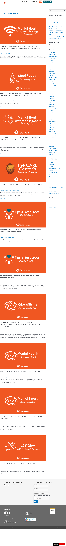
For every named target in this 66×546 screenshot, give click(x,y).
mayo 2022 (51, 104)
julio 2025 (51, 60)
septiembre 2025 (53, 56)
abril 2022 (51, 106)
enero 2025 (51, 71)
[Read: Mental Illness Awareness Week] (23, 401)
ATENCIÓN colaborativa (54, 168)
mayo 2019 (51, 139)
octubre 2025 (52, 54)
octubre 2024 (52, 75)
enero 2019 (51, 146)
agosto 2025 (52, 58)
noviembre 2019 (52, 133)
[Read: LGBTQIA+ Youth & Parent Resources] (23, 448)
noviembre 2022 (52, 100)
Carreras (51, 166)
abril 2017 (51, 154)
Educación (3, 190)
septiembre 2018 (53, 150)
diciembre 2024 (52, 73)
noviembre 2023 (52, 85)
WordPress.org (52, 207)
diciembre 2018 (52, 148)
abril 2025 (51, 67)
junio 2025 (51, 62)
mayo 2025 (51, 64)
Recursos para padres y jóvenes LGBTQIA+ (18, 464)
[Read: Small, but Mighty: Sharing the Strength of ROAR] (23, 169)
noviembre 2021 (52, 108)
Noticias (9, 100)
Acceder (51, 200)
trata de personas (53, 178)
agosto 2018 (52, 152)
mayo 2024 (51, 83)
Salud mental (4, 53)
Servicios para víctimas (21, 377)
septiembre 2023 (53, 89)
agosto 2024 (52, 79)
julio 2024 (51, 81)
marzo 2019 (51, 144)
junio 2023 (51, 94)
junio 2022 (51, 102)
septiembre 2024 (53, 77)
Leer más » (2, 61)
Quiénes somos (25, 1)
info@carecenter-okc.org (8, 518)
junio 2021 (51, 112)
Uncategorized (52, 191)
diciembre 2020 (52, 121)
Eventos (51, 176)
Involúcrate (34, 4)
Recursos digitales (5, 282)
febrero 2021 (52, 117)
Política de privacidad (58, 527)
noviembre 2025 (52, 52)
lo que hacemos (34, 1)
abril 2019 (51, 142)
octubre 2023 (52, 87)
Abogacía (3, 469)
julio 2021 (51, 110)
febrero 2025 (52, 69)
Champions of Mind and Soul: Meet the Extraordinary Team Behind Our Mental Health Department (20, 325)
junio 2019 (51, 137)
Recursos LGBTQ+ (10, 469)
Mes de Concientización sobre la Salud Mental (20, 372)
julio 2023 (51, 92)
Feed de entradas (53, 203)
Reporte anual (52, 164)
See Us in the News (53, 18)
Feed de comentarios (53, 205)
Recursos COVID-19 (53, 170)
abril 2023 (51, 98)
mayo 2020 (51, 127)
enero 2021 (51, 119)
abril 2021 (51, 114)
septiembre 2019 (53, 135)
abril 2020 (51, 129)
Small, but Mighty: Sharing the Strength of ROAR (21, 185)
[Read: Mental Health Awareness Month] (23, 356)
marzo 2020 (52, 131)
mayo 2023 (51, 96)
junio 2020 (51, 125)
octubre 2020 (52, 123)
